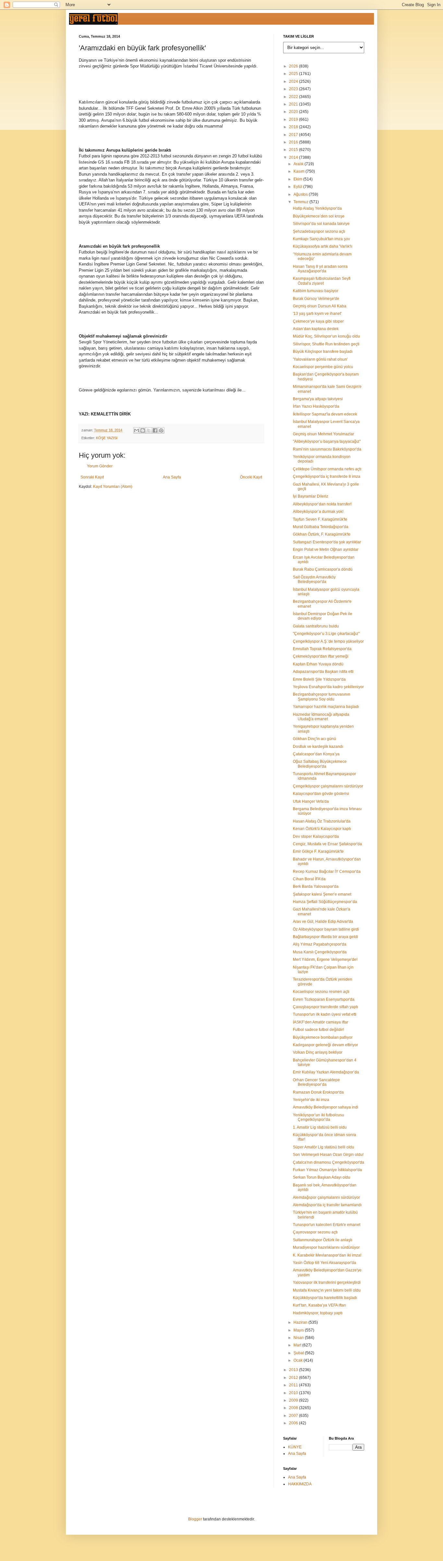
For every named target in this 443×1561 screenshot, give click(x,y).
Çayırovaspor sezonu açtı (315, 1232)
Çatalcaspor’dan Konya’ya (316, 754)
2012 (294, 1377)
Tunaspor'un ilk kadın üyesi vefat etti (324, 1014)
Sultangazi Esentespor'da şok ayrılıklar (327, 542)
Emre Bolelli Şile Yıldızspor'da (319, 679)
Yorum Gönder (100, 466)
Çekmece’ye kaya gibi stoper (318, 321)
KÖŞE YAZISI (106, 438)
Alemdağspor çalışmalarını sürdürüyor (326, 1197)
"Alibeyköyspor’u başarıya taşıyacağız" (327, 441)
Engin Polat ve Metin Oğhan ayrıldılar (325, 549)
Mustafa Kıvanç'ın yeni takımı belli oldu (327, 1290)
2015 (294, 149)
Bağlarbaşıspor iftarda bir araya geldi (325, 937)
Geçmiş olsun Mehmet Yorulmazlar (323, 434)
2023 (294, 89)
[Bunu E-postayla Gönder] (136, 430)
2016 (294, 142)
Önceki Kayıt (251, 477)
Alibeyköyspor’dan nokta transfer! (322, 504)
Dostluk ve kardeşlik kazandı (318, 746)
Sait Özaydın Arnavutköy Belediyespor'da (314, 579)
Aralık (299, 164)
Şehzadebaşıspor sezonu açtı (319, 231)
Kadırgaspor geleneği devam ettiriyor (325, 1045)
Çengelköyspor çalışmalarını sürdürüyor (328, 786)
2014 (294, 157)
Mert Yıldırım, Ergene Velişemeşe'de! (325, 959)
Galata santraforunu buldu (316, 626)
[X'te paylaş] (149, 430)
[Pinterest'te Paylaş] (161, 430)
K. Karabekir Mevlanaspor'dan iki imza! (327, 1255)
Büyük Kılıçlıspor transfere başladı (323, 351)
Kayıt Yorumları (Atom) (112, 486)
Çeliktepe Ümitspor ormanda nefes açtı (327, 469)
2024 (294, 81)
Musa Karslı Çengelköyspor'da (320, 952)
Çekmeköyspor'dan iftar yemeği (320, 656)
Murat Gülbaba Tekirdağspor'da (320, 527)
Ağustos (301, 194)
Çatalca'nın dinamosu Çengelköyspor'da (328, 1162)
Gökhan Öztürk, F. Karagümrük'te (322, 534)
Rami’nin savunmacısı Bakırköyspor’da (327, 449)
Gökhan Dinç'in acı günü (314, 739)
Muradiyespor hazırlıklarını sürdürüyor (326, 1247)
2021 (294, 104)
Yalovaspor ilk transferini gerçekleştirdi (327, 1282)
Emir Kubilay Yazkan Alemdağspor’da (326, 1072)
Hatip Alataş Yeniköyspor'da (317, 208)
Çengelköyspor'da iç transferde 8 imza (326, 476)
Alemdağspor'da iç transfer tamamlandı (327, 1205)
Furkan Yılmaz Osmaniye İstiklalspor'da (327, 1170)
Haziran (300, 1322)
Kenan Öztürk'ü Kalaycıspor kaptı (322, 828)
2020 (294, 111)
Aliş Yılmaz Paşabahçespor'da (319, 944)
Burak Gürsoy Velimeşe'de (316, 298)
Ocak (298, 1360)
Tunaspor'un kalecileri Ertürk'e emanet (326, 1224)
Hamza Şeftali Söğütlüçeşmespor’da (325, 901)
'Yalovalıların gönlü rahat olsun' (320, 359)
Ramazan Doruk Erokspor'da (318, 1092)
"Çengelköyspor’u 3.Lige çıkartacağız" (326, 633)
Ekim (298, 179)
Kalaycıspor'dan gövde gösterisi (321, 793)
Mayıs (299, 1330)
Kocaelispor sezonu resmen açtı (321, 991)
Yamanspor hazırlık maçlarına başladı (326, 706)
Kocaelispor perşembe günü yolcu (323, 367)
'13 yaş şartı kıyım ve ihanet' (317, 313)
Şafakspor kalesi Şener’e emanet (322, 894)
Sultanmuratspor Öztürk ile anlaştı (322, 1240)
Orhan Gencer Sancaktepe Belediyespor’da (316, 1082)
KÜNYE (295, 1447)
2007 (294, 1415)
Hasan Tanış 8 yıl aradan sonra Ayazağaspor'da (320, 268)
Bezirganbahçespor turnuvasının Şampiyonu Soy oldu (321, 696)
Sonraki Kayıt (92, 477)
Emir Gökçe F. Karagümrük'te (318, 851)
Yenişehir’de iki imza (311, 1099)
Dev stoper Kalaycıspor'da (316, 836)
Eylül (298, 186)
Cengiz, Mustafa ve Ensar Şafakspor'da (327, 844)
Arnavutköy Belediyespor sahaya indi (325, 1107)
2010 (294, 1393)
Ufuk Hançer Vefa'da (311, 801)
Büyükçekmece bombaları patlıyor (323, 1037)
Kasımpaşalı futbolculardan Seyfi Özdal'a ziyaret (322, 280)
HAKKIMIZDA (300, 1484)
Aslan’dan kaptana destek (316, 329)
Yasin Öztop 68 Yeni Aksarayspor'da (324, 1262)
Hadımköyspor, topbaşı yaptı (317, 1313)
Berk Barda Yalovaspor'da (316, 886)
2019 (294, 119)
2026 (294, 66)
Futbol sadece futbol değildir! (318, 1029)
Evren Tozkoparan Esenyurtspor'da (323, 999)
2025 (294, 73)
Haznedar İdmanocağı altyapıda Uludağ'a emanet (321, 716)
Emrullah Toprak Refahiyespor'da (322, 649)
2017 (294, 134)
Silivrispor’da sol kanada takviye (321, 223)
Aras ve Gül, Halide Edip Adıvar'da (323, 921)
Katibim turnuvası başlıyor (315, 291)
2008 (294, 1408)
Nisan (299, 1337)
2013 (294, 1370)
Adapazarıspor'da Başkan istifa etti (323, 671)
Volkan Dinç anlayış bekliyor (317, 1052)
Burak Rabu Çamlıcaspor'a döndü (323, 569)
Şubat (299, 1353)
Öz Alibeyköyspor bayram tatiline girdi (326, 929)
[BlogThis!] (142, 430)
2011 (294, 1385)
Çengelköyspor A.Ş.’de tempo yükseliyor (328, 641)
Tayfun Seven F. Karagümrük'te (320, 519)
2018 (294, 127)
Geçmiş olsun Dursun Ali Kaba (319, 306)
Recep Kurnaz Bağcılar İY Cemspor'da (327, 871)
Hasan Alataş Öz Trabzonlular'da (322, 821)
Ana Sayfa (172, 477)
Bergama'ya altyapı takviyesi (318, 399)
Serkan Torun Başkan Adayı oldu (321, 1177)
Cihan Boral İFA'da (309, 879)
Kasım (299, 171)
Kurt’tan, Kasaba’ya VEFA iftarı (319, 1305)
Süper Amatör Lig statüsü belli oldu (323, 1147)
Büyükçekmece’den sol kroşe (318, 216)
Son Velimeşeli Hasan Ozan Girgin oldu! (328, 1154)
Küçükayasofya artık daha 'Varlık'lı (322, 246)
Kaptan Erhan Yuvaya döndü (318, 664)
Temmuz (301, 202)
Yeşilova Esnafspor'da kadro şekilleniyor (328, 687)
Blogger (195, 1519)
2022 (294, 96)
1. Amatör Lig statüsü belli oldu (320, 1127)
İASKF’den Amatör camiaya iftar (320, 1022)
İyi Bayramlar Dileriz (310, 496)
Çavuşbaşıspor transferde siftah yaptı (325, 1007)
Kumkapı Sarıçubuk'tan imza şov (321, 239)
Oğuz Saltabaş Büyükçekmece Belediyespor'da (320, 763)
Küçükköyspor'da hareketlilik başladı (325, 1297)
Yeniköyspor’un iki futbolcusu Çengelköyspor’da (318, 1117)
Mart (297, 1345)
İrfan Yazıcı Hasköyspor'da (316, 406)
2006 (294, 1423)
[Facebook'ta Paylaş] (155, 430)
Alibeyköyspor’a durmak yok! (318, 511)
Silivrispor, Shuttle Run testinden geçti (326, 344)
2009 (294, 1400)
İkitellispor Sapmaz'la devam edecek (325, 414)
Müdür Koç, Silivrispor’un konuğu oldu (326, 336)
